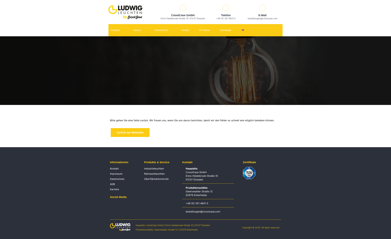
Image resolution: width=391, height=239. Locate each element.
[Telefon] (226, 8)
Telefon (226, 15)
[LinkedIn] (111, 204)
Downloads (225, 30)
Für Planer (204, 30)
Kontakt (185, 30)
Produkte (115, 30)
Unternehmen (161, 30)
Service (137, 30)
